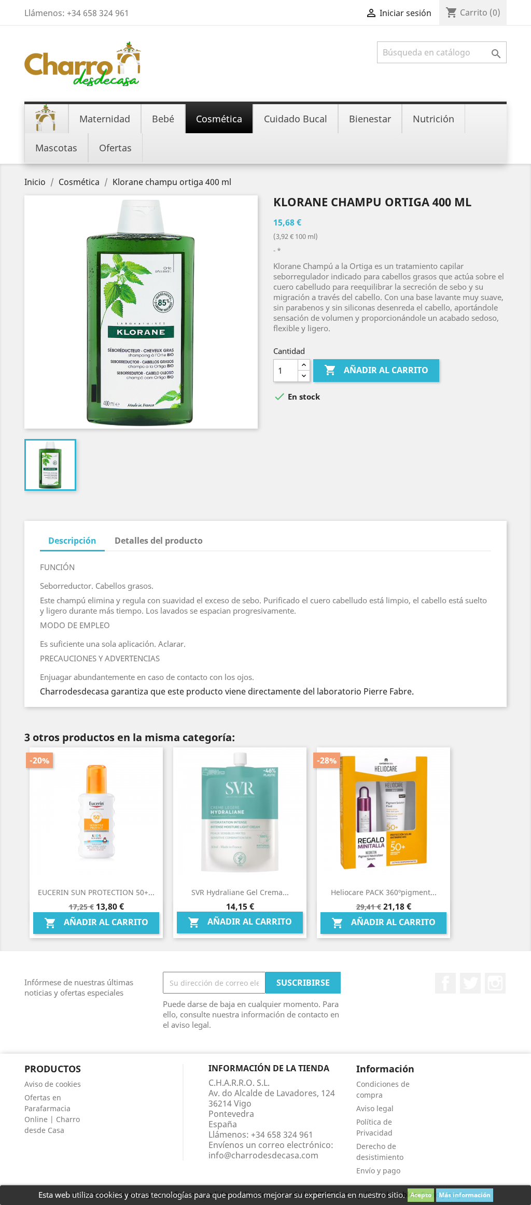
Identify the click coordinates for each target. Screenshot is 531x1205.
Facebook (445, 983)
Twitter (470, 983)
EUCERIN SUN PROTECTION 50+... (96, 892)
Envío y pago (378, 1170)
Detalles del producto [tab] (159, 540)
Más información (465, 1194)
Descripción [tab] (72, 540)
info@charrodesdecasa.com (263, 1155)
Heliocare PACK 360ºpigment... (384, 892)
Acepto (420, 1194)
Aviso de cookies (52, 1084)
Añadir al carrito (376, 370)
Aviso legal (375, 1108)
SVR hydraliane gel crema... (240, 892)
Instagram (495, 983)
